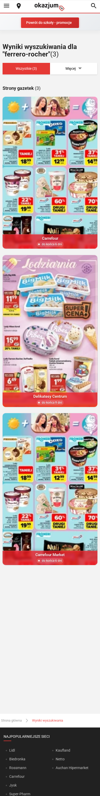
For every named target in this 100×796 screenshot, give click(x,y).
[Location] (19, 6)
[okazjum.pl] (50, 7)
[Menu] (6, 6)
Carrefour (17, 776)
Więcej (70, 68)
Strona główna (11, 720)
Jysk (13, 785)
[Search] (93, 6)
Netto (60, 759)
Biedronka (17, 759)
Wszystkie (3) (26, 68)
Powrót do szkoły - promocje (49, 23)
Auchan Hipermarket (72, 768)
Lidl (12, 750)
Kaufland (63, 750)
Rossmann (17, 768)
